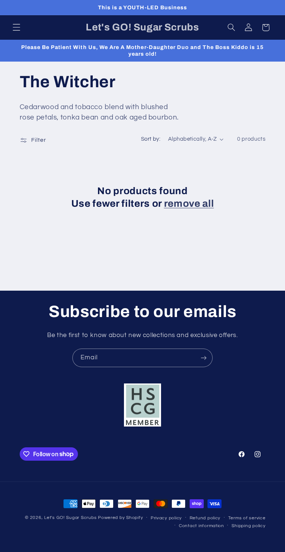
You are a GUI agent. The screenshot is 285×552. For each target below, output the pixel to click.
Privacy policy (166, 518)
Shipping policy (248, 526)
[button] (16, 27)
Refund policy (205, 518)
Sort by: (150, 139)
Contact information (201, 526)
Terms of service (247, 518)
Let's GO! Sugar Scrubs (70, 518)
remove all (189, 203)
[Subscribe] (203, 358)
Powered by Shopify (120, 518)
